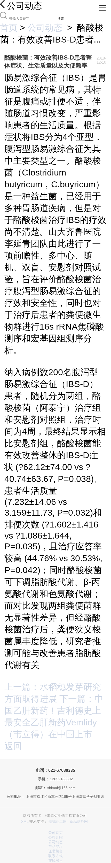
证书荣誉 (55, 851)
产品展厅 (55, 847)
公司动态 (44, 27)
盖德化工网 (58, 822)
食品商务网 (79, 822)
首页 (9, 27)
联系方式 (55, 856)
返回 (13, 746)
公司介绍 (55, 837)
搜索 (60, 19)
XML (24, 822)
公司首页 (55, 833)
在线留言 (55, 860)
